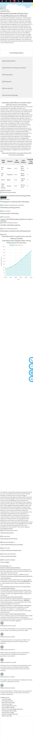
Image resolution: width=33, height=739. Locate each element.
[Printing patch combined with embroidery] (5, 199)
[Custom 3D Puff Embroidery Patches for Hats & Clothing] (5, 217)
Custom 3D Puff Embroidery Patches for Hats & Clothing (16, 220)
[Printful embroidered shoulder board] (5, 548)
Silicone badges (4, 562)
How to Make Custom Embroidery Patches (13, 614)
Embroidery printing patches (10, 207)
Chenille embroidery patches (10, 225)
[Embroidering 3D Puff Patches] (5, 536)
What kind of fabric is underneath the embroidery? (15, 605)
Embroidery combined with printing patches (15, 196)
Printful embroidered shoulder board (10, 550)
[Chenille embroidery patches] (9, 222)
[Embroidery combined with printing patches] (8, 192)
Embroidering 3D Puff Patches (8, 539)
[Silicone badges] (7, 559)
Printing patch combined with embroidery (14, 202)
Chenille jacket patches (6, 533)
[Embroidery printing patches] (12, 205)
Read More (3, 197)
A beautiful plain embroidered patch (11, 597)
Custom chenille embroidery (8, 556)
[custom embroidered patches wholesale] (7, 542)
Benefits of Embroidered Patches (10, 568)
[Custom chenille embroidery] (8, 554)
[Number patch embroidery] (5, 211)
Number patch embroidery (9, 213)
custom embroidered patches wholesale (11, 544)
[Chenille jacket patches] (9, 530)
